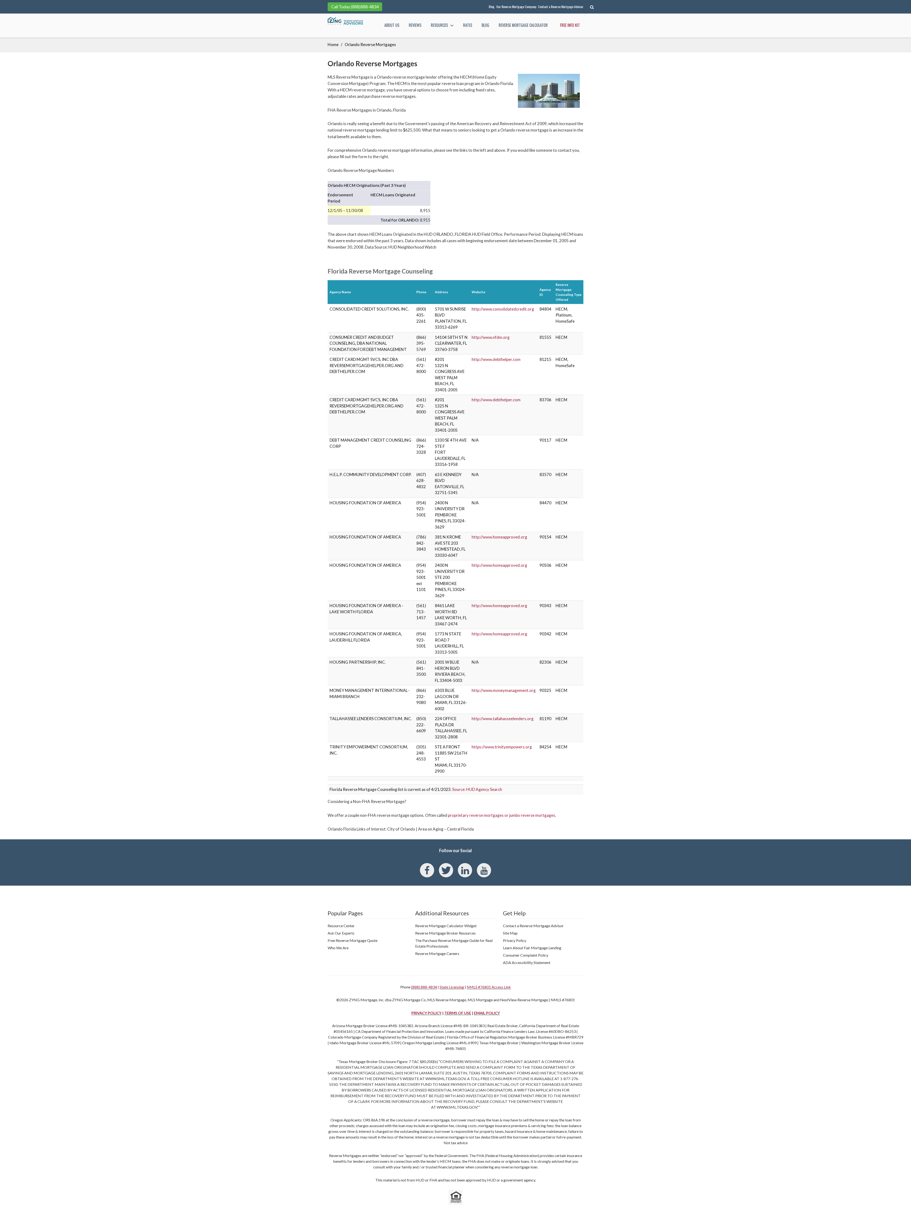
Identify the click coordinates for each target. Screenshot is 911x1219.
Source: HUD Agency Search (477, 789)
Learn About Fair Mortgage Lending (532, 947)
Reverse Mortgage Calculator (523, 25)
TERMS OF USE (457, 1013)
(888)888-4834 (365, 6)
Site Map (510, 933)
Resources (439, 25)
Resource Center (341, 925)
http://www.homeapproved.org (499, 536)
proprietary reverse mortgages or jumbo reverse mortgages (501, 815)
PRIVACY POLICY (426, 1013)
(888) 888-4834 (424, 987)
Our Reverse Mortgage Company (516, 6)
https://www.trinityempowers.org (502, 746)
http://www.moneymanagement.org (504, 690)
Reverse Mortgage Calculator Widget (446, 925)
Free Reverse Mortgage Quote (352, 940)
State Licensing (452, 987)
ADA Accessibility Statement (526, 962)
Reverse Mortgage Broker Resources (445, 933)
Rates (467, 25)
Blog (491, 6)
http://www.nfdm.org (491, 337)
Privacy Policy (514, 940)
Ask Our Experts (341, 933)
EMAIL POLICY (487, 1013)
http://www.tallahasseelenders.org (503, 718)
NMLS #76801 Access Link (489, 987)
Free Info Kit (570, 25)
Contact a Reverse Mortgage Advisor (560, 6)
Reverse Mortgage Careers (437, 953)
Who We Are (338, 947)
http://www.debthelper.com (496, 359)
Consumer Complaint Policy (525, 955)
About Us (391, 25)
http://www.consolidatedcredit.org (503, 309)
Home (333, 44)
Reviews (415, 25)
